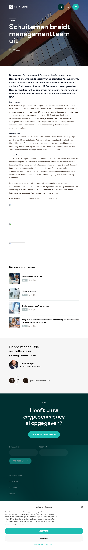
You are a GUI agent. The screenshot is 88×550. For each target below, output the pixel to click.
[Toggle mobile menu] (75, 7)
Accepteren (44, 531)
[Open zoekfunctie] (68, 7)
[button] (82, 507)
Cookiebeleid (38, 544)
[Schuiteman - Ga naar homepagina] (18, 7)
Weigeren (44, 538)
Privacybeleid (48, 544)
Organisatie (44, 447)
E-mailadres (14, 447)
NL (61, 7)
